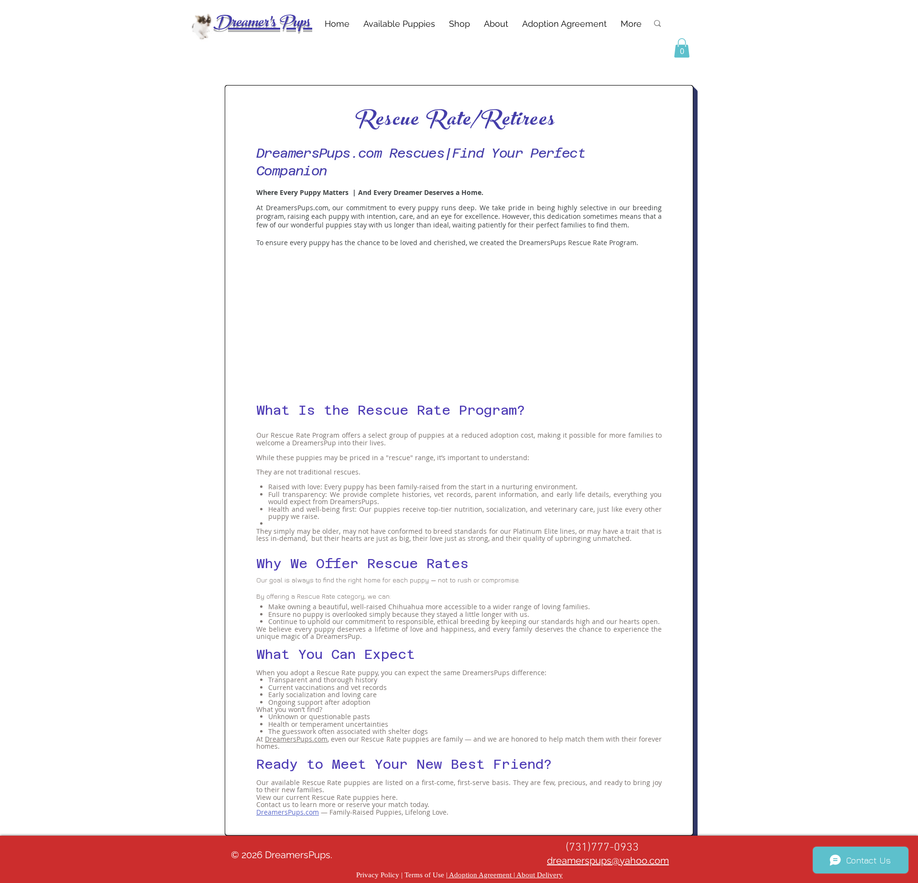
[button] (682, 48)
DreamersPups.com (296, 738)
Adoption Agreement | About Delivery (505, 875)
